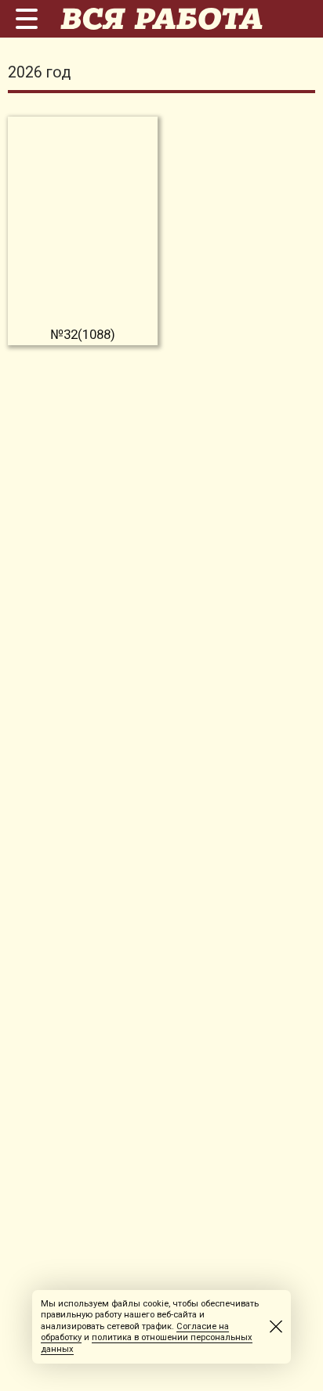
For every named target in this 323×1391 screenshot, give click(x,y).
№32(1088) (82, 334)
